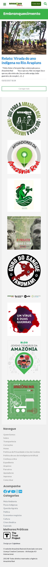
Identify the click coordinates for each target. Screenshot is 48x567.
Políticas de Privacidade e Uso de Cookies (21, 452)
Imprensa (7, 476)
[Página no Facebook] (5, 491)
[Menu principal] (4, 4)
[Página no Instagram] (17, 491)
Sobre (6, 438)
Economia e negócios (12, 515)
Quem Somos (9, 434)
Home (6, 448)
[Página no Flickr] (20, 491)
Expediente (8, 462)
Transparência (9, 441)
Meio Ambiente (10, 501)
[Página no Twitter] (9, 491)
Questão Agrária (10, 508)
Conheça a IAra (10, 459)
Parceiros (7, 469)
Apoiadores (8, 473)
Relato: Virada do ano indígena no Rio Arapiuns (21, 60)
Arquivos (7, 466)
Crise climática (9, 522)
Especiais (7, 526)
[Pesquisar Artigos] (45, 4)
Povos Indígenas (10, 505)
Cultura (6, 519)
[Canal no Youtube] (13, 491)
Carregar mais (24, 89)
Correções (8, 445)
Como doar (36, 4)
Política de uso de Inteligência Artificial (20, 455)
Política (6, 512)
